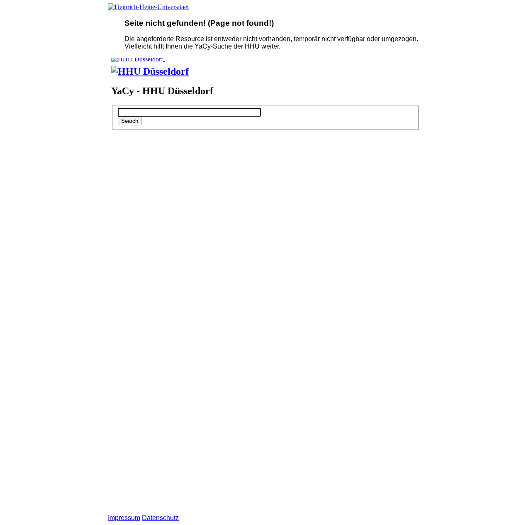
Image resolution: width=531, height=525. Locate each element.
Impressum (124, 517)
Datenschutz (160, 517)
